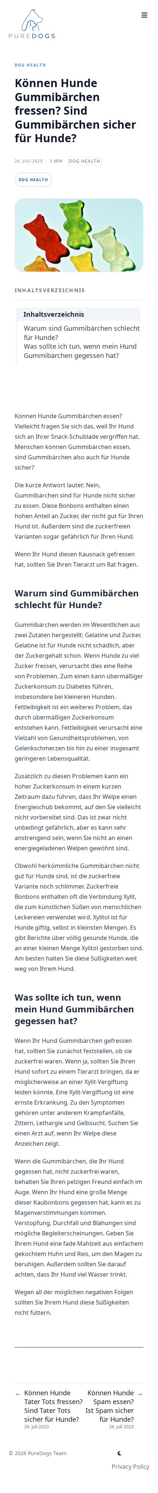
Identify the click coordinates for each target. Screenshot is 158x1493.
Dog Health (30, 65)
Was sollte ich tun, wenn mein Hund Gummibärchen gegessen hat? (80, 351)
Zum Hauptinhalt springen (56, 6)
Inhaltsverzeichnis (54, 314)
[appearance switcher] (120, 1453)
